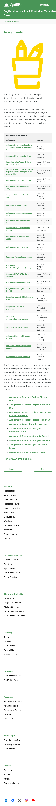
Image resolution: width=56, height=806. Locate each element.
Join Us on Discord (12, 654)
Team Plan (8, 774)
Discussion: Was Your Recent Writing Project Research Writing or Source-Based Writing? (19, 171)
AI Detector (9, 598)
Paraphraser (9, 491)
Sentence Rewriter (12, 508)
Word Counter (10, 521)
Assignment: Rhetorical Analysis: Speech (29, 436)
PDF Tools (8, 719)
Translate (8, 530)
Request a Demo (11, 783)
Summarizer (9, 512)
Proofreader (9, 564)
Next (43, 469)
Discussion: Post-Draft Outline (17, 327)
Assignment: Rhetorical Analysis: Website (29, 440)
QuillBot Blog (9, 749)
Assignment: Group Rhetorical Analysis (28, 424)
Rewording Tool (11, 499)
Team (6, 637)
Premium (8, 770)
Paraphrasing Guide (13, 740)
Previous (12, 469)
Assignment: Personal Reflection (18, 357)
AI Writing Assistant (12, 744)
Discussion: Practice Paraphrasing (19, 257)
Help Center (9, 646)
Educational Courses (13, 710)
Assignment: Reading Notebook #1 (19, 180)
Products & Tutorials (13, 701)
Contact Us (9, 650)
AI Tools (7, 714)
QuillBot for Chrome (12, 676)
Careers (7, 641)
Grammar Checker (12, 560)
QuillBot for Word (11, 680)
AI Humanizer (10, 495)
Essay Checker (10, 577)
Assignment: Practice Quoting (17, 247)
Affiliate (7, 779)
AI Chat (7, 538)
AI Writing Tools (11, 706)
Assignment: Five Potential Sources (19, 282)
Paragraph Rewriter (12, 504)
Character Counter (12, 525)
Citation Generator (12, 607)
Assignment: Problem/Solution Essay (27, 452)
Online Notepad (11, 534)
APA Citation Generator (14, 611)
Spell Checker (10, 568)
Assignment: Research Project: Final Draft (29, 420)
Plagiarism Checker (12, 603)
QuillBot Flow (9, 517)
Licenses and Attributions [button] (18, 459)
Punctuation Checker (13, 573)
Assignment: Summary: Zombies (18, 156)
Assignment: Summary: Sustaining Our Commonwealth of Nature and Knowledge (19, 147)
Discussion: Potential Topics (16, 206)
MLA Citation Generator (14, 616)
